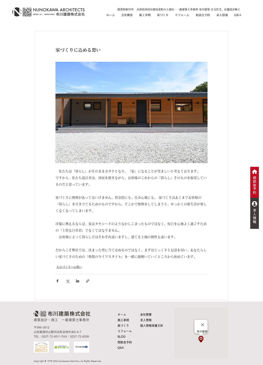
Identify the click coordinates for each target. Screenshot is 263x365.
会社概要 (146, 314)
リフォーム (125, 331)
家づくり (123, 325)
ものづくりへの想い (69, 266)
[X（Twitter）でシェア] (67, 281)
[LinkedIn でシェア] (78, 281)
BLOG (121, 336)
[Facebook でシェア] (57, 281)
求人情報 (146, 320)
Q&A (121, 347)
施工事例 (123, 320)
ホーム (122, 314)
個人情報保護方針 (149, 325)
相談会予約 (125, 342)
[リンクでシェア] (88, 281)
